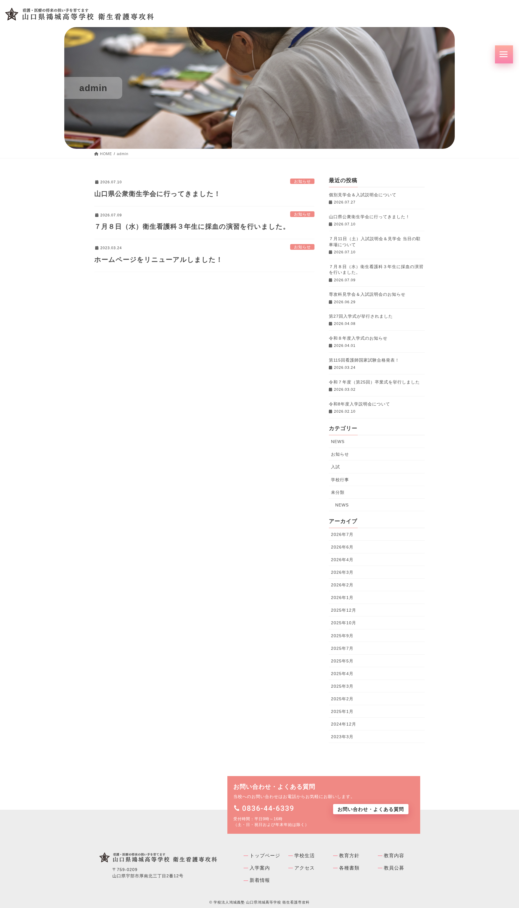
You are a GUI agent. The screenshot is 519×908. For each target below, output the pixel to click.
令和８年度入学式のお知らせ (358, 338)
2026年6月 (342, 547)
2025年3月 (342, 686)
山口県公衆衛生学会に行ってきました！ (157, 193)
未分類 (337, 492)
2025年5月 (342, 661)
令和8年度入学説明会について (359, 404)
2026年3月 (342, 572)
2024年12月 (343, 724)
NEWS (337, 441)
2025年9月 (342, 635)
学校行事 (340, 479)
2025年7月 (342, 648)
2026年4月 (342, 559)
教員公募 (394, 867)
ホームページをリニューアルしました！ (158, 259)
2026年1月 (342, 597)
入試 (335, 466)
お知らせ (302, 181)
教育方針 (349, 855)
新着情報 (260, 880)
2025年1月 (342, 711)
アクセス (304, 867)
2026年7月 (342, 534)
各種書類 (349, 867)
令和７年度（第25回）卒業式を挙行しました (374, 382)
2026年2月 (342, 584)
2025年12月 (343, 610)
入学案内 (260, 867)
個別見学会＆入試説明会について (362, 194)
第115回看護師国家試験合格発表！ (364, 360)
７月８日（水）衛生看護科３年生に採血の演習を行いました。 (192, 226)
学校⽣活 (304, 855)
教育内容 (394, 855)
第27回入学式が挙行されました (361, 316)
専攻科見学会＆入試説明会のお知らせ (367, 294)
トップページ (265, 855)
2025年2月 (342, 698)
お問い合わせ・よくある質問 (371, 809)
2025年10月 (343, 622)
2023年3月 (342, 736)
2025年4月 (342, 673)
